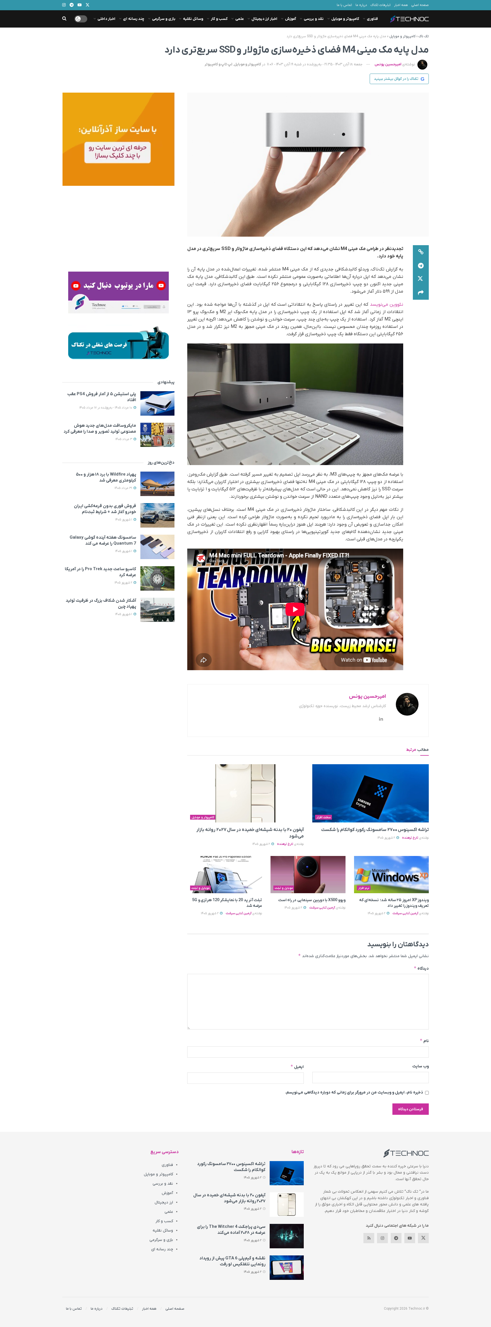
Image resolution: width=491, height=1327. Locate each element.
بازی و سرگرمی (163, 18)
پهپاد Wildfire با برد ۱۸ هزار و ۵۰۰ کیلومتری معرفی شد (106, 477)
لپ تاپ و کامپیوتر (218, 64)
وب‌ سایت (420, 1066)
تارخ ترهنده (410, 838)
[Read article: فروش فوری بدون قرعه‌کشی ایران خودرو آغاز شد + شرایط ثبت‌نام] (157, 515)
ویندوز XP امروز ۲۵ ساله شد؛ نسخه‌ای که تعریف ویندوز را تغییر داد (394, 903)
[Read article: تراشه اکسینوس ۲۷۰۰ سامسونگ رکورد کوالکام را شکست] (370, 793)
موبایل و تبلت (284, 888)
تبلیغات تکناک (381, 5)
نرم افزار (364, 888)
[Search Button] (64, 19)
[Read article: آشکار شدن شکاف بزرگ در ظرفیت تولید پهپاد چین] (157, 610)
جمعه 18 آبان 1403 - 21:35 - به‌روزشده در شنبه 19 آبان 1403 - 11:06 (315, 64)
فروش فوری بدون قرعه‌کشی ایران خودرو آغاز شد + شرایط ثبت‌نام (105, 509)
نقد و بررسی (314, 18)
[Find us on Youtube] (409, 1238)
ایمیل (297, 1067)
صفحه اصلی (420, 5)
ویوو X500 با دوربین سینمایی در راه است (312, 900)
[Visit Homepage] (409, 19)
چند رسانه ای (133, 18)
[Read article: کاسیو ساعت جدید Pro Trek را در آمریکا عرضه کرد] (157, 578)
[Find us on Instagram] (382, 1238)
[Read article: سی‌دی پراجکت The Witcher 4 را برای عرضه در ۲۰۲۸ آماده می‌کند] (287, 1236)
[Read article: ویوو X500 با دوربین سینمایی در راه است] (308, 874)
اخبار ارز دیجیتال (264, 18)
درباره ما (361, 5)
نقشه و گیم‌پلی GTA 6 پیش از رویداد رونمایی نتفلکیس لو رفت (232, 1261)
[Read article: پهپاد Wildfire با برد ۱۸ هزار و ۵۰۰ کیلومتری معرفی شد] (157, 484)
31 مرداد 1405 (124, 488)
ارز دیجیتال (164, 1202)
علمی (239, 18)
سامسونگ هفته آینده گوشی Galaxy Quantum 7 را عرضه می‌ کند (103, 540)
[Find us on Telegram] (396, 1238)
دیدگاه (421, 968)
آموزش (290, 18)
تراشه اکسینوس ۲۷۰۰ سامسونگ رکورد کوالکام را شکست (375, 830)
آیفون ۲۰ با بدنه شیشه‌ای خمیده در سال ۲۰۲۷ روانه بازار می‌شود (229, 1198)
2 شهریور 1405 (386, 838)
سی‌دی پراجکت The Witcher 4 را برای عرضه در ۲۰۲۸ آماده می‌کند (231, 1230)
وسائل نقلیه (193, 18)
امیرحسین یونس (388, 64)
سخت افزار (324, 817)
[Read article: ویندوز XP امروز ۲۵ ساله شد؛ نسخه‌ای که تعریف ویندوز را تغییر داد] (391, 874)
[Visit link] (118, 139)
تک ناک (424, 36)
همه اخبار (401, 5)
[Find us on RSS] (368, 1238)
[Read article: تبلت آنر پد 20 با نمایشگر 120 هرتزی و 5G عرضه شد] (224, 874)
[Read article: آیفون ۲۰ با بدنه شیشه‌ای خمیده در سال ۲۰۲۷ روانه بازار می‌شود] (245, 793)
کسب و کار (219, 18)
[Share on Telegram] (421, 265)
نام (424, 1041)
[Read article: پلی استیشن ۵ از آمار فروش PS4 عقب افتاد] (157, 403)
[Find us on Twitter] (423, 1238)
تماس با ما (344, 5)
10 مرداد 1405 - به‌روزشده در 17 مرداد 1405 (106, 408)
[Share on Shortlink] (421, 252)
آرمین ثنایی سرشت (405, 913)
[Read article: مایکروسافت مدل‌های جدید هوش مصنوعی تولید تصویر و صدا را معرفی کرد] (157, 435)
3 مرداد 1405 (124, 439)
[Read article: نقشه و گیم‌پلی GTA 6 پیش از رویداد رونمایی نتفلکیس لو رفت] (287, 1267)
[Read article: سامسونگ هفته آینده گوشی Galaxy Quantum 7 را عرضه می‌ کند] (157, 547)
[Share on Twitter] (421, 279)
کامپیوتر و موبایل (345, 18)
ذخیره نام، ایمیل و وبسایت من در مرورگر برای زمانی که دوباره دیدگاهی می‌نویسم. (354, 1092)
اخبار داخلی (106, 18)
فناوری (372, 18)
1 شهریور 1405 (124, 520)
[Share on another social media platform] (421, 293)
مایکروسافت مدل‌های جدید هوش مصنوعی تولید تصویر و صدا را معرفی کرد (100, 428)
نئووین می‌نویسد (386, 304)
